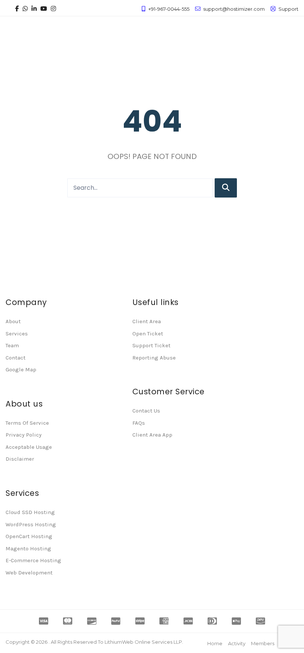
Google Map (21, 369)
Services (17, 333)
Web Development (29, 572)
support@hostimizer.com (234, 9)
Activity (236, 643)
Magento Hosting (28, 548)
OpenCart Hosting (29, 536)
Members (262, 643)
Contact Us (146, 410)
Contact (16, 357)
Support (288, 9)
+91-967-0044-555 (168, 9)
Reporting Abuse (154, 357)
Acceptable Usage (29, 447)
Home (214, 643)
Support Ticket (151, 345)
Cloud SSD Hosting (30, 512)
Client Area (146, 321)
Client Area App (152, 434)
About (13, 321)
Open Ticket (147, 333)
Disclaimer (20, 458)
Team (12, 345)
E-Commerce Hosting (33, 560)
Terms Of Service (27, 423)
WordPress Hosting (31, 524)
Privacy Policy (24, 434)
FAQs (138, 423)
